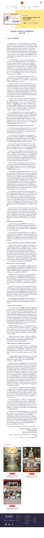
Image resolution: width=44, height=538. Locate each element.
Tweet (32, 23)
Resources (22, 7)
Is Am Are (25, 7)
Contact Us (38, 7)
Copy (38, 23)
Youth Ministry (16, 7)
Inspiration (12, 7)
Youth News (29, 7)
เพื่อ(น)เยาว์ (12, 473)
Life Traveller (7, 7)
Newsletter (34, 7)
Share (26, 23)
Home (17, 518)
